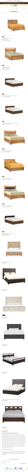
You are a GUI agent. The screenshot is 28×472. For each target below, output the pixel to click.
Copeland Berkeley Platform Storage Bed (7, 38)
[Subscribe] (14, 463)
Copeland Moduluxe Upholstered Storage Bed (8, 233)
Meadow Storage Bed (4, 344)
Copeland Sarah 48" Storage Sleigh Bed (7, 178)
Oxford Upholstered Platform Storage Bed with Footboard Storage (10, 399)
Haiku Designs (6, 469)
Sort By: (14, 8)
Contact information (11, 470)
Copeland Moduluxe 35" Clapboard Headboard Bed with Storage (10, 123)
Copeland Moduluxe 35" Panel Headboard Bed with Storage (9, 95)
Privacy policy (19, 469)
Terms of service (23, 469)
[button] (1, 5)
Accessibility (16, 470)
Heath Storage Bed (4, 289)
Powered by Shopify (10, 469)
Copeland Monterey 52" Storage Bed (6, 150)
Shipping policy (6, 470)
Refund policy (15, 469)
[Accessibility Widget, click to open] (27, 468)
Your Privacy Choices (21, 470)
